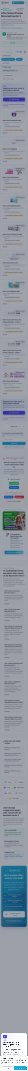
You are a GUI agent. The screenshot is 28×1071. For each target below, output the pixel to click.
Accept (20, 1068)
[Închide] (24, 1035)
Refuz (7, 1068)
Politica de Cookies (6, 1064)
